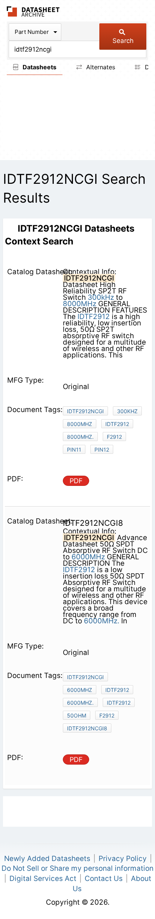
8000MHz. (80, 437)
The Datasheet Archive (33, 11)
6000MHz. (101, 621)
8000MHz (79, 303)
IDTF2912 (94, 316)
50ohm (76, 715)
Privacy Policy (123, 858)
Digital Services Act (42, 878)
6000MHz (88, 557)
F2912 (114, 437)
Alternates (99, 67)
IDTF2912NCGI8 (87, 728)
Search (123, 40)
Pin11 (74, 449)
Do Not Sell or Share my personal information (77, 868)
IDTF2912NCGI (85, 411)
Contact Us (104, 878)
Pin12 (101, 449)
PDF (76, 481)
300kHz (101, 297)
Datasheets (38, 67)
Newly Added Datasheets (47, 858)
